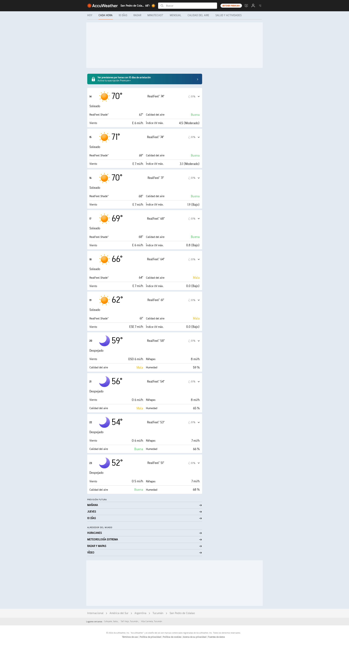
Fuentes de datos (216, 637)
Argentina (140, 613)
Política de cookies (172, 637)
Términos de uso (130, 637)
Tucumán (158, 613)
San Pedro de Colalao (182, 613)
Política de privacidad (151, 637)
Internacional (95, 613)
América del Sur (119, 613)
